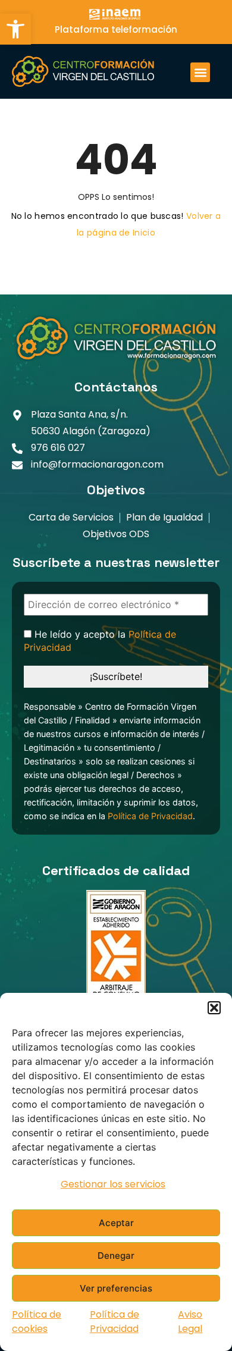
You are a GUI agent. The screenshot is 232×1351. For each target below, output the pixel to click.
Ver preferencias (116, 1288)
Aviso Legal (190, 1322)
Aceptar (116, 1222)
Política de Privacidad (114, 1322)
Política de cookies (36, 1322)
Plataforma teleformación (116, 29)
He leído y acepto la (100, 640)
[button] (15, 29)
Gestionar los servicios (113, 1184)
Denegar (116, 1255)
